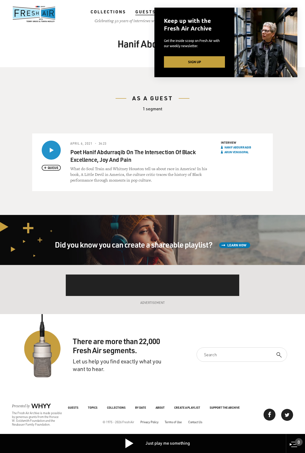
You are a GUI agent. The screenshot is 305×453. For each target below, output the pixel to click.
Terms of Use (173, 422)
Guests (145, 12)
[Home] (34, 14)
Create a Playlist (187, 407)
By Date (140, 407)
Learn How (236, 245)
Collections (108, 12)
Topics (92, 407)
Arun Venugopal (236, 152)
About (160, 407)
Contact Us (195, 422)
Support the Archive (225, 407)
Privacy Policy (149, 422)
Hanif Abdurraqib (237, 147)
